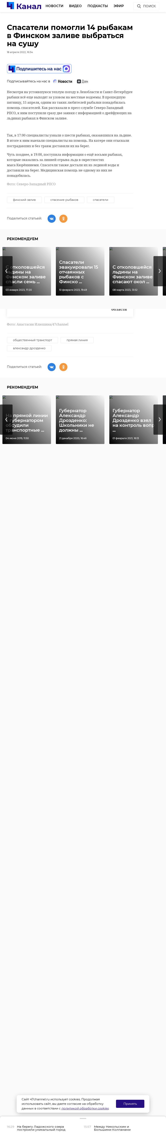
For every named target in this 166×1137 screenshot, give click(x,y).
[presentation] (6, 271)
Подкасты (97, 6)
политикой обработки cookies (85, 1108)
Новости (54, 6)
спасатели (100, 200)
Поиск (149, 6)
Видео (75, 6)
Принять (130, 1104)
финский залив (24, 200)
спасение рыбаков (64, 200)
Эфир (119, 6)
